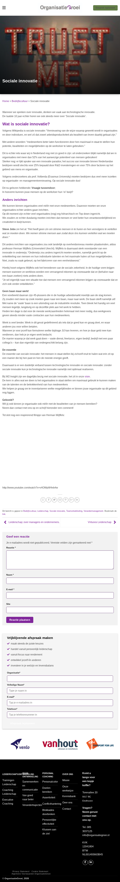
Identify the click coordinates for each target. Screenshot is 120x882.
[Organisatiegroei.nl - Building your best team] (60, 8)
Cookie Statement (40, 871)
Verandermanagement (93, 511)
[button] (4, 8)
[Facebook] (85, 862)
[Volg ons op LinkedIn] (90, 862)
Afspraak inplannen (22, 723)
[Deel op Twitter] (54, 499)
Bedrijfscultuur (20, 101)
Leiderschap (42, 511)
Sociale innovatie (57, 511)
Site (8, 604)
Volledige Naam (15, 685)
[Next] (113, 748)
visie (87, 376)
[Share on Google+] (71, 499)
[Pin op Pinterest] (65, 499)
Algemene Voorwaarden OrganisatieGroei (31, 874)
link (3, 514)
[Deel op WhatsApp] (43, 499)
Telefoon (12, 709)
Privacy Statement (20, 871)
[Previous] (6, 748)
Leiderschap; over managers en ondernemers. (34, 522)
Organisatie (13, 672)
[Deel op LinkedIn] (77, 499)
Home (5, 101)
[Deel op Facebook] (48, 499)
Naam (10, 575)
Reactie (11, 547)
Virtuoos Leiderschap (100, 522)
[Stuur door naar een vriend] (60, 499)
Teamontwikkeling (74, 511)
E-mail (10, 589)
